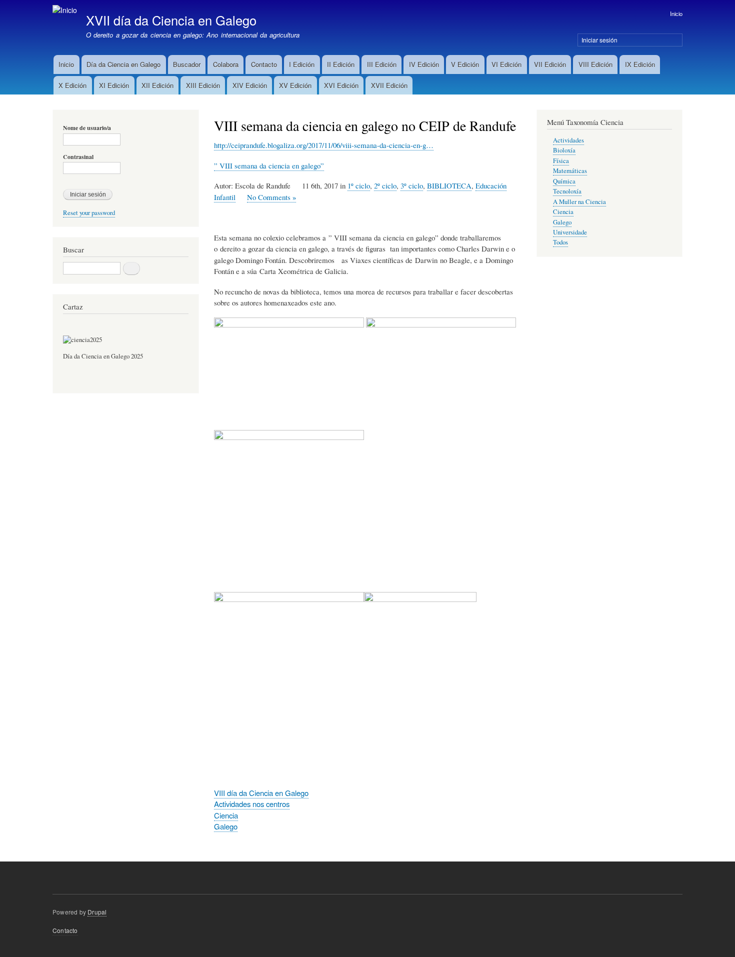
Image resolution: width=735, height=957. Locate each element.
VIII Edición (595, 64)
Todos (560, 242)
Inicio (676, 14)
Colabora (225, 64)
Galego (226, 826)
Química (564, 181)
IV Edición (424, 64)
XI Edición (114, 85)
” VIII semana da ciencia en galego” (269, 165)
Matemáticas (570, 170)
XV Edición (295, 85)
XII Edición (158, 85)
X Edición (72, 85)
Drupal (97, 912)
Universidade (570, 232)
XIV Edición (249, 85)
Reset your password (89, 212)
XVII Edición (389, 85)
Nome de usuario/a (87, 128)
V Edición (465, 64)
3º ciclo (411, 185)
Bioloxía (564, 150)
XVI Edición (341, 85)
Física (561, 160)
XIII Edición (203, 85)
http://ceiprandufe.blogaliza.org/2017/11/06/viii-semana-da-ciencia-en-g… (324, 145)
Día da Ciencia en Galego (123, 64)
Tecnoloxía (567, 191)
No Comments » (271, 197)
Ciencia (226, 815)
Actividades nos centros (252, 803)
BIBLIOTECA (449, 185)
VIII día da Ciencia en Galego (261, 793)
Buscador (186, 64)
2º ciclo (385, 185)
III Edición (381, 64)
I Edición (301, 64)
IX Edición (640, 64)
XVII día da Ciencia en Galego (171, 20)
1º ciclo (359, 185)
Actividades (568, 140)
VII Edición (550, 64)
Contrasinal (78, 157)
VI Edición (507, 64)
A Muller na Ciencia (579, 202)
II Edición (340, 64)
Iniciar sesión (600, 40)
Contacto (264, 64)
